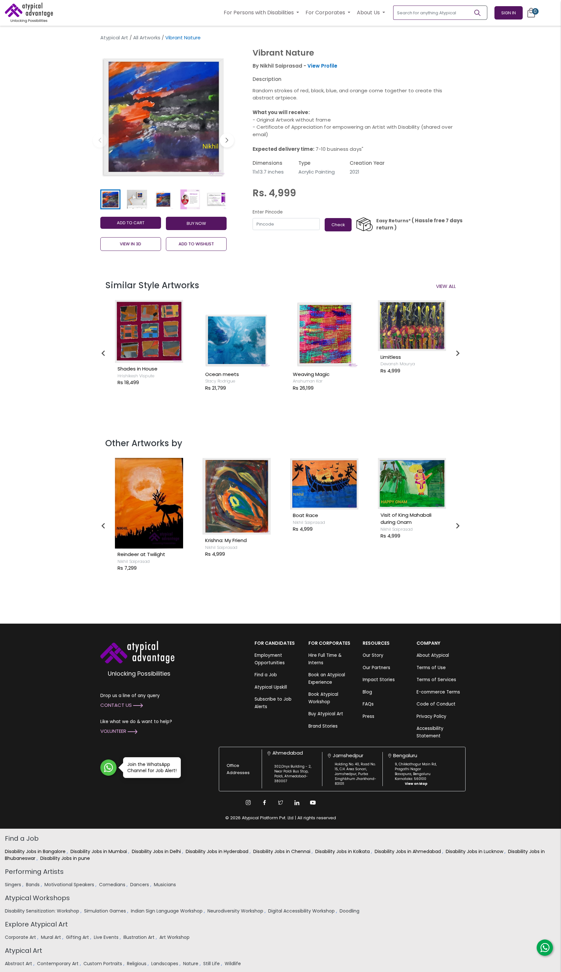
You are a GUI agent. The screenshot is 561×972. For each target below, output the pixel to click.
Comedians (113, 884)
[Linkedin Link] (296, 802)
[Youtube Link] (312, 802)
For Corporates (325, 12)
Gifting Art (78, 937)
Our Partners (376, 668)
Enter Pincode (268, 212)
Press (368, 716)
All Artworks (146, 37)
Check (338, 224)
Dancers (140, 884)
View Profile (322, 65)
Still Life (212, 963)
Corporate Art (21, 937)
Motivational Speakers (69, 884)
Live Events (107, 937)
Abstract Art (19, 963)
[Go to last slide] (103, 353)
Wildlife (233, 963)
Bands (33, 884)
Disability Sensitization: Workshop (43, 911)
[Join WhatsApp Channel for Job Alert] (108, 767)
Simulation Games (105, 911)
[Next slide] (457, 353)
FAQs (368, 704)
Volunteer (114, 731)
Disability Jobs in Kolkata (343, 851)
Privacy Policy (431, 716)
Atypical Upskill (271, 687)
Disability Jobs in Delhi (157, 851)
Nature (191, 963)
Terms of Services (436, 680)
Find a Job (266, 675)
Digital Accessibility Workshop (302, 911)
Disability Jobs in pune (65, 858)
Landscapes (165, 963)
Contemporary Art (58, 963)
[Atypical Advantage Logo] (137, 651)
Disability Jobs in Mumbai (99, 851)
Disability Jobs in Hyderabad (218, 851)
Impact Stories (379, 680)
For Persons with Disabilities (259, 12)
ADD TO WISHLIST (196, 244)
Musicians (165, 884)
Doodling (350, 911)
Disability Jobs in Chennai (282, 851)
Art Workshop (175, 937)
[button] (227, 140)
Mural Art (51, 937)
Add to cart (130, 223)
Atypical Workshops (37, 897)
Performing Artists (34, 871)
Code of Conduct (436, 704)
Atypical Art (114, 37)
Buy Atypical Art (325, 714)
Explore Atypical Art (36, 924)
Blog (367, 692)
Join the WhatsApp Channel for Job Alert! (152, 767)
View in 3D (130, 244)
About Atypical (433, 655)
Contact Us (116, 705)
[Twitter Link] (280, 802)
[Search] (480, 13)
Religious (137, 963)
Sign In (508, 13)
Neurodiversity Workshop (236, 911)
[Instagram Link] (248, 802)
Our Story (373, 655)
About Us (369, 12)
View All (446, 286)
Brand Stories (323, 726)
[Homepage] (29, 13)
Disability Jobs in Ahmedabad (408, 851)
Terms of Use (431, 668)
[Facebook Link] (264, 802)
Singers (13, 884)
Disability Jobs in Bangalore (36, 851)
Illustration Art (139, 937)
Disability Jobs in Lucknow (475, 851)
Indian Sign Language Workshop (167, 911)
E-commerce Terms (438, 692)
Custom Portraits (103, 963)
